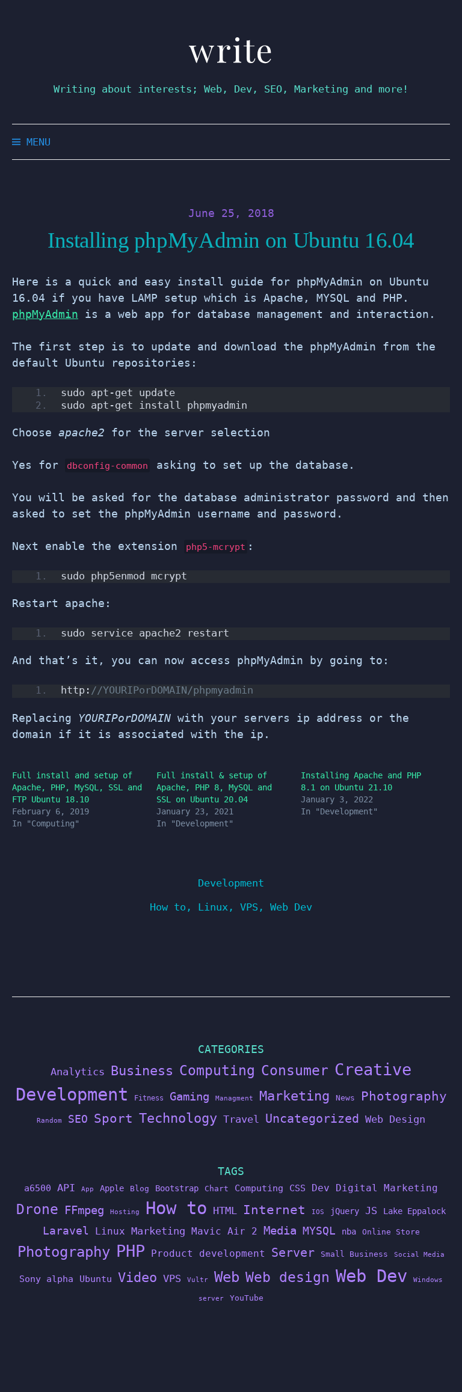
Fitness (149, 1098)
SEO (78, 1119)
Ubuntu (95, 1279)
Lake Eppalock (414, 1211)
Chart (217, 1188)
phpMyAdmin (45, 314)
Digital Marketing (387, 1188)
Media (280, 1230)
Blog (139, 1188)
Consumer (294, 1070)
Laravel (66, 1230)
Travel (241, 1119)
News (345, 1097)
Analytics (78, 1072)
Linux (213, 907)
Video (137, 1277)
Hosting (125, 1212)
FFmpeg (84, 1210)
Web (226, 1277)
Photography (404, 1096)
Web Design (395, 1119)
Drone (37, 1209)
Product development (208, 1253)
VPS (249, 907)
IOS (318, 1212)
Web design (287, 1277)
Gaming (189, 1097)
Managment (234, 1098)
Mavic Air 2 (224, 1231)
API (66, 1188)
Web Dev (291, 907)
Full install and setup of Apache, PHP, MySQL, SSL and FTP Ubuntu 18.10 (77, 787)
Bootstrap (177, 1188)
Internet (274, 1210)
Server (293, 1253)
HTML (225, 1210)
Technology (178, 1118)
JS (371, 1210)
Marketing (294, 1096)
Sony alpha (46, 1279)
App (87, 1189)
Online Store (391, 1231)
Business (142, 1070)
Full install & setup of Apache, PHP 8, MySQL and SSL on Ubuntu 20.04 (214, 787)
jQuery (344, 1211)
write (231, 50)
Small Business (354, 1254)
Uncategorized (312, 1118)
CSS (297, 1188)
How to (168, 907)
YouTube (246, 1297)
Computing (217, 1070)
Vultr (197, 1280)
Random (49, 1121)
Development (231, 883)
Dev (321, 1188)
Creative (372, 1069)
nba (349, 1231)
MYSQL (319, 1231)
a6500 (37, 1188)
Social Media (419, 1255)
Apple (112, 1188)
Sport (113, 1118)
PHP (130, 1251)
